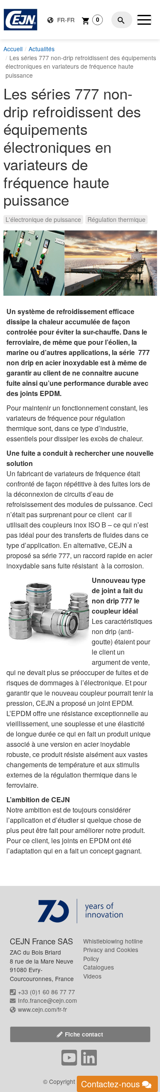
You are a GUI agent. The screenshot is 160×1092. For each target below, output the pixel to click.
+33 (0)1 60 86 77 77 (46, 991)
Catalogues (98, 967)
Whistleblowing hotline (113, 941)
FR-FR (65, 19)
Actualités (42, 48)
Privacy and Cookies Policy (110, 954)
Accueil (13, 48)
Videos (92, 976)
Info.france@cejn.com (47, 1000)
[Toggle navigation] (144, 20)
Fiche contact (84, 1034)
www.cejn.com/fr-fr (42, 1009)
